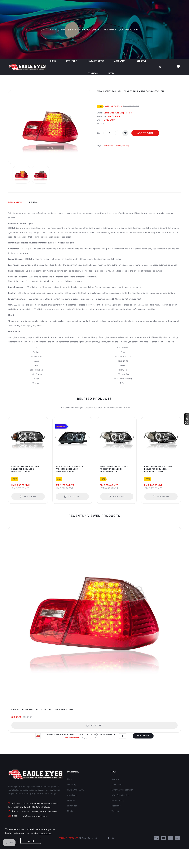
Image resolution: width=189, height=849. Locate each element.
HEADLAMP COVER (76, 790)
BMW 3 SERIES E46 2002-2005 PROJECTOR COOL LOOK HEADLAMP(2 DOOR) (158, 468)
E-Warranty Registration (122, 790)
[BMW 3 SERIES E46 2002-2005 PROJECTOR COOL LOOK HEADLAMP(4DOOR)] (72, 437)
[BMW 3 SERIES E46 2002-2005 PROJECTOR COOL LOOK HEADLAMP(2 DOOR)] (161, 437)
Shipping (115, 779)
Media (70, 811)
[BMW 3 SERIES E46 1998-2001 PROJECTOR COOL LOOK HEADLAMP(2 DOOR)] (28, 437)
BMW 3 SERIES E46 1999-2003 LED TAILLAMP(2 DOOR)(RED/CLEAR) (42, 709)
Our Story (71, 784)
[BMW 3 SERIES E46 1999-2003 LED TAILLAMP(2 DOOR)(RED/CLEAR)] (21, 174)
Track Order (116, 784)
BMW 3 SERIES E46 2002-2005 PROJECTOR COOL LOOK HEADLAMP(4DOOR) (69, 468)
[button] (11, 437)
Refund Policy (117, 800)
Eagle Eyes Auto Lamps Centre (118, 113)
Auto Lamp (72, 795)
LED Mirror (72, 806)
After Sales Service (120, 795)
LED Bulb (71, 800)
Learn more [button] (45, 833)
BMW (118, 145)
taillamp (125, 145)
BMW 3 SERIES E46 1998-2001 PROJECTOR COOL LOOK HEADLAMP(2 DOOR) (25, 468)
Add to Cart (145, 133)
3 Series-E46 (108, 145)
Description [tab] (15, 202)
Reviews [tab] (33, 202)
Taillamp (115, 811)
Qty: (99, 133)
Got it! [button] (31, 841)
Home (53, 29)
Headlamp (116, 806)
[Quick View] (12, 432)
